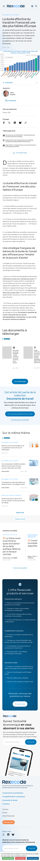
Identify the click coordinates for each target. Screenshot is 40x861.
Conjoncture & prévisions (12, 793)
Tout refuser (20, 858)
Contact (5, 809)
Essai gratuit (8, 822)
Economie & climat (9, 800)
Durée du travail (20, 519)
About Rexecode (8, 816)
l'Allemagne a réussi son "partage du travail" (18, 279)
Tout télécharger (20, 381)
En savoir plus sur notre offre (20, 419)
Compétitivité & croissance (13, 797)
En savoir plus (20, 704)
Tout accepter (8, 858)
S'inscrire (30, 742)
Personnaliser (33, 858)
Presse (4, 813)
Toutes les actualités (20, 568)
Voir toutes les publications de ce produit (20, 414)
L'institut (6, 804)
